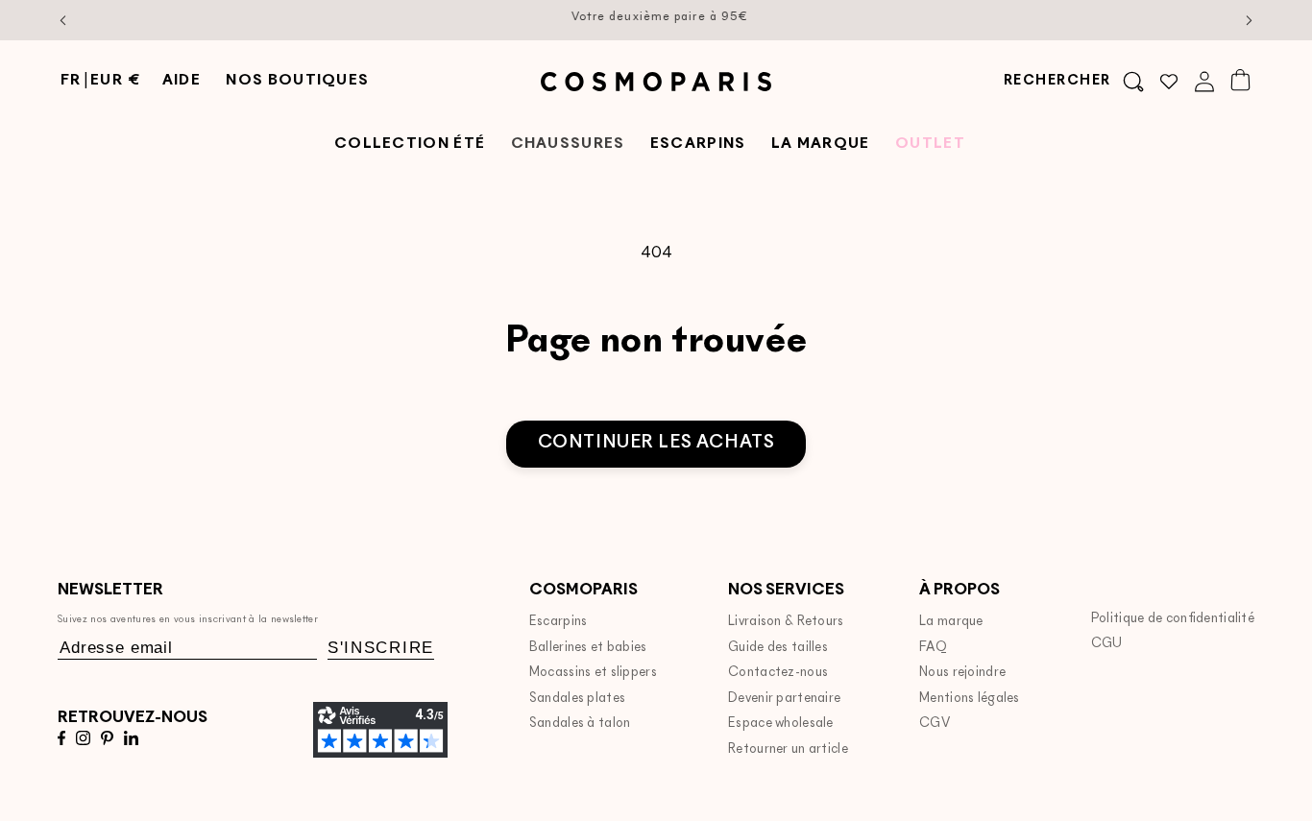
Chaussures (568, 144)
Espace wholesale (781, 723)
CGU (1107, 644)
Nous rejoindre (962, 672)
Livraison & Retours (786, 622)
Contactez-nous (778, 672)
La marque (951, 622)
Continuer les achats (656, 443)
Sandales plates (577, 698)
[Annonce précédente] (63, 20)
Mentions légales (969, 698)
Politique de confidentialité (1172, 619)
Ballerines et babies (588, 647)
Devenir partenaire (784, 698)
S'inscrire (381, 648)
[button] (1074, 81)
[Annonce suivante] (1249, 20)
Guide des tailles (778, 647)
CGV (934, 723)
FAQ (933, 647)
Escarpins (558, 622)
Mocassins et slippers (593, 672)
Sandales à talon (580, 723)
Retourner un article (788, 749)
